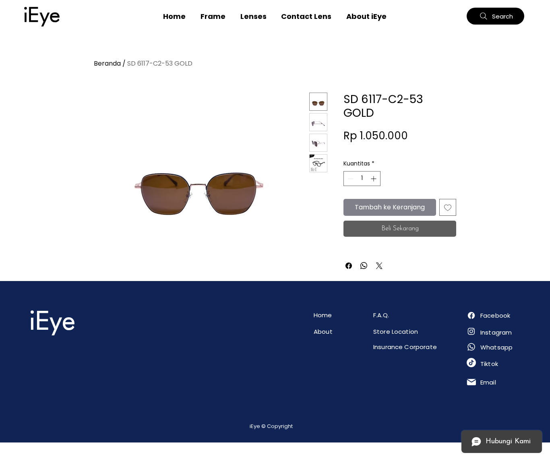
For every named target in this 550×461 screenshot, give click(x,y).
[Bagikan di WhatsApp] (364, 266)
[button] (213, 16)
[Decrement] (350, 179)
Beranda (107, 63)
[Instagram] (471, 331)
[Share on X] (379, 266)
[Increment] (374, 179)
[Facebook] (471, 315)
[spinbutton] (362, 179)
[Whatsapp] (471, 346)
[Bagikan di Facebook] (349, 266)
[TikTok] (471, 362)
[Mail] (471, 382)
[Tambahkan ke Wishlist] (447, 207)
